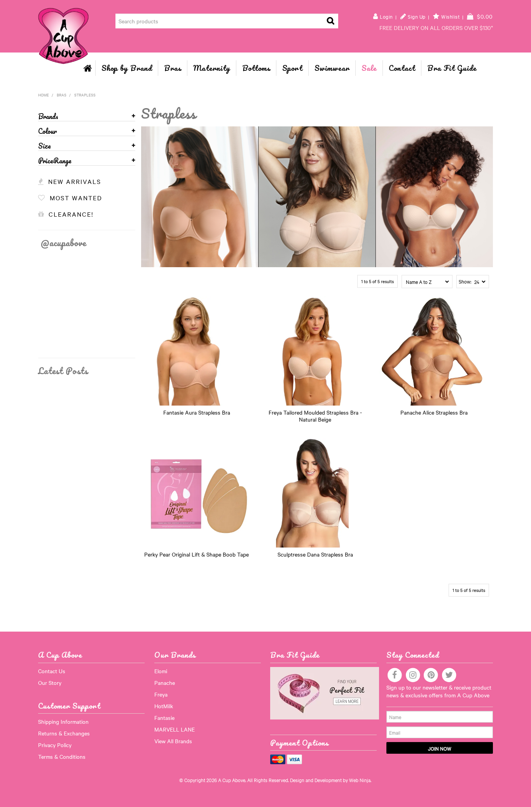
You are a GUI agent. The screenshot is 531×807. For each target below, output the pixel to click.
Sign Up (417, 16)
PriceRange (55, 161)
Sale (369, 68)
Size (44, 146)
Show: (465, 281)
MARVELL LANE (174, 729)
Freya (161, 694)
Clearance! (71, 214)
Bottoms (256, 68)
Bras (172, 68)
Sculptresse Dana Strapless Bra (315, 554)
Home (87, 68)
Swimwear (331, 68)
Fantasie (164, 717)
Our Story (49, 682)
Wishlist (450, 16)
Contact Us (51, 671)
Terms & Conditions (62, 756)
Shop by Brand (126, 68)
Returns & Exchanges (64, 733)
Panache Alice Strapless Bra (434, 412)
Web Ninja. (360, 779)
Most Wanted (76, 197)
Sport (292, 68)
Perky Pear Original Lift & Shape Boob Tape (196, 554)
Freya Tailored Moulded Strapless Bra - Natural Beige (315, 415)
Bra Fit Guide (452, 68)
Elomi (160, 671)
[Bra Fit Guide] (324, 692)
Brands (48, 116)
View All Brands (173, 741)
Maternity (211, 68)
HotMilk (163, 706)
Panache (164, 682)
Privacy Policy (55, 745)
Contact (402, 68)
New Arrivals (74, 181)
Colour (47, 131)
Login (386, 16)
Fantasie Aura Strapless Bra (196, 412)
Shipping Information (63, 721)
